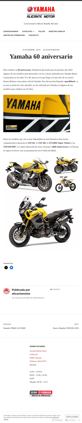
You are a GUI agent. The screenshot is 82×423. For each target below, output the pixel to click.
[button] (28, 175)
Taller (41, 31)
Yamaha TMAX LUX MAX (14, 326)
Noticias (56, 289)
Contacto (34, 35)
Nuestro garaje (57, 31)
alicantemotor (51, 50)
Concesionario (10, 31)
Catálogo (27, 31)
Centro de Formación (14, 35)
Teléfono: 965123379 (38, 361)
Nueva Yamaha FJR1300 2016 (66, 326)
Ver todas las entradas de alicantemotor (28, 298)
